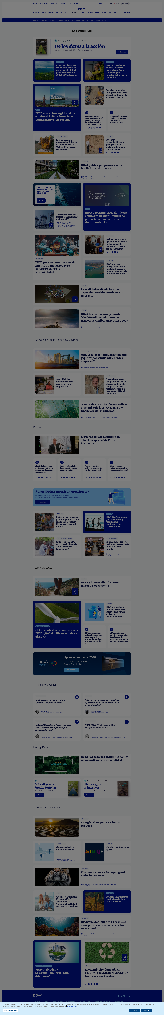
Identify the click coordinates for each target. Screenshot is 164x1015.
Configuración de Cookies (10, 1010)
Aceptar (135, 1010)
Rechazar (146, 1010)
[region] (82, 1008)
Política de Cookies (71, 1006)
